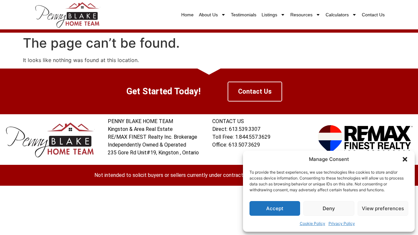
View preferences (383, 208)
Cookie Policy (312, 223)
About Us (208, 14)
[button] (405, 159)
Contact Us (373, 14)
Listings (269, 14)
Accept (274, 208)
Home (187, 14)
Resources (301, 14)
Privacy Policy (342, 223)
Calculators (337, 14)
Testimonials (243, 14)
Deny (329, 208)
